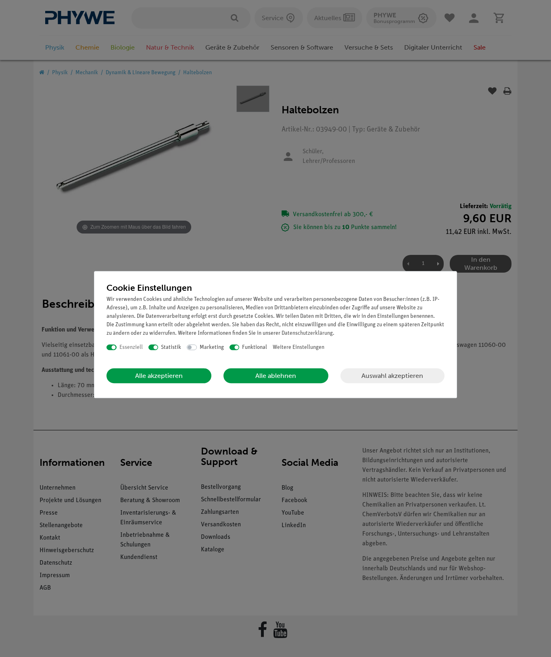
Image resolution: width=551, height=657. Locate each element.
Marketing (212, 347)
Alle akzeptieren (159, 376)
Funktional (254, 347)
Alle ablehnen (275, 376)
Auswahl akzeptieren (392, 376)
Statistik (171, 347)
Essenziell (131, 347)
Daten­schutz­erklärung (307, 333)
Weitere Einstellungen (298, 347)
